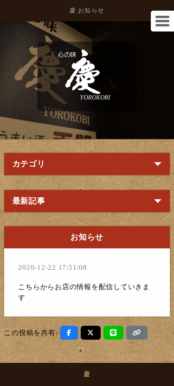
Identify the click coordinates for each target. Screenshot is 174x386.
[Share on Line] (113, 333)
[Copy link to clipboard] (137, 333)
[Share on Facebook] (69, 333)
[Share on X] (91, 333)
